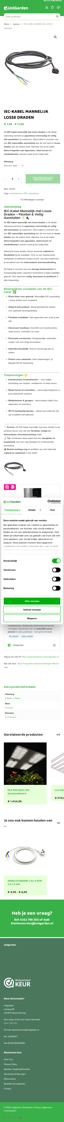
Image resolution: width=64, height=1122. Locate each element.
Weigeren (32, 618)
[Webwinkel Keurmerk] (17, 984)
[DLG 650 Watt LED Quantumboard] (25, 763)
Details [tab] (32, 510)
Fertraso (9, 708)
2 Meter (8, 698)
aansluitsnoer (16, 193)
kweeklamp (34, 193)
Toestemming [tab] (11, 510)
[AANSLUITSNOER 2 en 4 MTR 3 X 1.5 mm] (25, 854)
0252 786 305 (29, 919)
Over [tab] (52, 510)
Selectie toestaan (32, 609)
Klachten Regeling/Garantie (17, 1069)
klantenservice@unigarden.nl (32, 923)
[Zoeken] (57, 16)
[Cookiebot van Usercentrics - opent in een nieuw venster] (48, 502)
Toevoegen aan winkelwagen (42, 179)
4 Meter (17, 698)
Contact (7, 1088)
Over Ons (8, 1059)
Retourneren (10, 1079)
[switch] (56, 569)
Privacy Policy (10, 1064)
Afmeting (8, 161)
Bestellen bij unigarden (14, 1084)
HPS (25, 193)
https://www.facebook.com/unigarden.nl (40, 657)
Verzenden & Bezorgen (15, 1074)
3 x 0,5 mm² (10, 717)
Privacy (37, 1107)
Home (6, 24)
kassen (16, 24)
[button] (55, 37)
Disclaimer (27, 1107)
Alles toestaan (32, 601)
